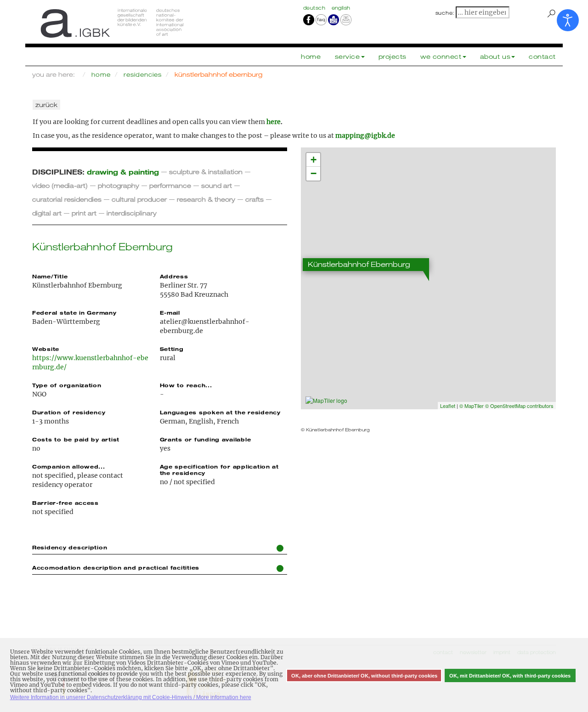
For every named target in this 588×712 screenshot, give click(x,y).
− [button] (314, 173)
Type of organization (67, 385)
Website (45, 348)
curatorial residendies (67, 199)
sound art (216, 185)
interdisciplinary (132, 213)
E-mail (170, 312)
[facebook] (308, 19)
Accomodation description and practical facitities (115, 567)
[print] (345, 19)
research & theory (206, 199)
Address (174, 276)
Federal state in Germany (74, 312)
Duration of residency (68, 412)
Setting (172, 348)
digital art (47, 213)
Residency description (69, 547)
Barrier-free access (65, 502)
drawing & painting (123, 171)
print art (84, 213)
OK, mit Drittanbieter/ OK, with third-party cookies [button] (510, 675)
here (273, 122)
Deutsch (315, 8)
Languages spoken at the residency (220, 412)
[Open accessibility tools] (568, 20)
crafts (254, 199)
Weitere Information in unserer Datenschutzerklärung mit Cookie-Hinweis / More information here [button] (130, 697)
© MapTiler (471, 405)
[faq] (320, 19)
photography (118, 185)
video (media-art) (60, 185)
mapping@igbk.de (365, 135)
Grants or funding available (205, 439)
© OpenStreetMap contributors (519, 405)
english (341, 8)
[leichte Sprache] (333, 19)
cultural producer (139, 199)
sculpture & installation (206, 171)
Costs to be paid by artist (75, 439)
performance (170, 185)
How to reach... (186, 385)
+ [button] (314, 159)
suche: (445, 13)
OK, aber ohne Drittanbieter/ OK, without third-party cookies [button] (364, 675)
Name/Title (50, 276)
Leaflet (447, 405)
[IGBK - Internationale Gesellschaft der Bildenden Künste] (159, 23)
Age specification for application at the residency (219, 469)
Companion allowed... (68, 466)
